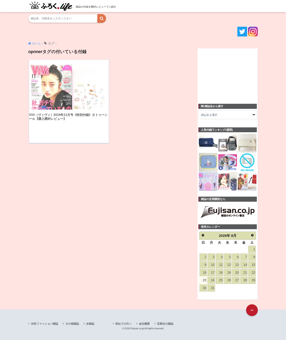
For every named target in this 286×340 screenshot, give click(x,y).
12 (229, 265)
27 (237, 280)
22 (253, 272)
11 (221, 265)
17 (212, 272)
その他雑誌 (72, 323)
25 (221, 280)
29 (253, 280)
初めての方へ (123, 323)
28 (245, 280)
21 (245, 272)
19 (229, 272)
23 (204, 280)
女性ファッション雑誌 (44, 323)
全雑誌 (90, 323)
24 (212, 280)
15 (253, 265)
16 (204, 272)
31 (212, 288)
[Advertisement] (227, 73)
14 (245, 265)
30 (204, 288)
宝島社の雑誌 (165, 323)
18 (221, 272)
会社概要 (144, 323)
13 (237, 265)
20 (237, 272)
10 (212, 265)
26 (229, 280)
